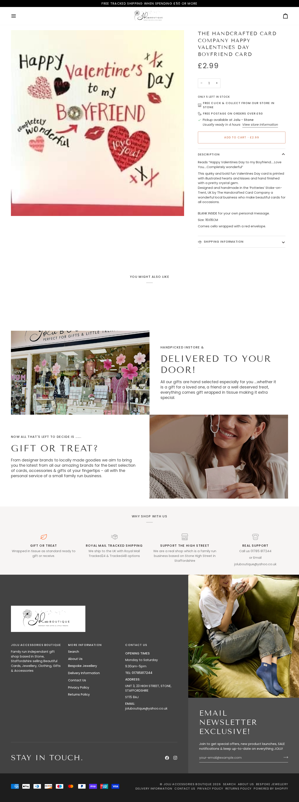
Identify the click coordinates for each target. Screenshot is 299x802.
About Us (75, 659)
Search (73, 651)
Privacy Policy (78, 687)
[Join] (284, 757)
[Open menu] (17, 16)
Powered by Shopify (271, 788)
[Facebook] (167, 758)
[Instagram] (175, 758)
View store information (260, 124)
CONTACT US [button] (136, 645)
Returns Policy (79, 694)
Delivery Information (84, 673)
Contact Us (77, 680)
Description (209, 154)
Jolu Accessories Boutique (188, 784)
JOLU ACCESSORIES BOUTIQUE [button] (36, 645)
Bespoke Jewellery (82, 666)
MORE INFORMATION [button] (85, 645)
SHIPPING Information (223, 242)
